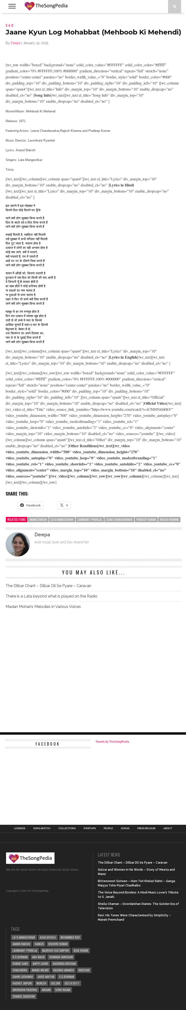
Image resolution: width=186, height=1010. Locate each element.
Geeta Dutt (72, 983)
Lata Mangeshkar (62, 519)
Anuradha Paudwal (25, 990)
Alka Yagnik (81, 950)
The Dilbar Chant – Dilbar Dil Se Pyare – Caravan (48, 585)
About (167, 828)
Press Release (146, 828)
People (108, 828)
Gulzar (55, 983)
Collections (67, 828)
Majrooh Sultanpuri (55, 950)
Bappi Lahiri (40, 963)
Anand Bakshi (38, 519)
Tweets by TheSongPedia (112, 741)
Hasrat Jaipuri (22, 983)
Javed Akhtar (46, 977)
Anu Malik (38, 957)
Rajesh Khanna (169, 519)
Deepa (15, 43)
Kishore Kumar (58, 944)
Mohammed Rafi (70, 937)
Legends (19, 828)
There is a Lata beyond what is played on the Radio (51, 596)
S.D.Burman (66, 977)
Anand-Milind (40, 970)
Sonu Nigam (62, 990)
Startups (90, 828)
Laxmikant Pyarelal (89, 519)
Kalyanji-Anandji (63, 970)
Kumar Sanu (20, 963)
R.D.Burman (20, 957)
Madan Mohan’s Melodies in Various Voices (43, 606)
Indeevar (84, 970)
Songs (125, 828)
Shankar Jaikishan (61, 957)
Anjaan (46, 990)
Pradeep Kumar (146, 519)
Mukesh (41, 983)
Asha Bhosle (48, 937)
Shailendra (20, 970)
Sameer (39, 944)
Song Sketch (41, 828)
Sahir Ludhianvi (23, 977)
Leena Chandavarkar (119, 519)
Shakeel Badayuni (24, 996)
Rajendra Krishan (64, 963)
